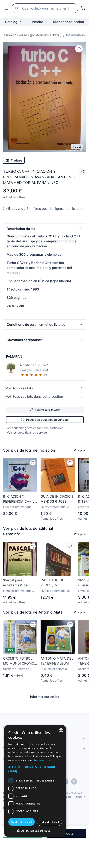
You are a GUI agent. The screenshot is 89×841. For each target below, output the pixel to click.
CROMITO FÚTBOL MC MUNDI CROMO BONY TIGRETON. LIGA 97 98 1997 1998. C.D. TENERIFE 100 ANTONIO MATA (19, 661)
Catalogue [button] (13, 22)
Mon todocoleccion (68, 22)
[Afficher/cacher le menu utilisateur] (6, 8)
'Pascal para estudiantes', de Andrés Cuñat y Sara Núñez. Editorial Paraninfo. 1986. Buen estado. (20, 583)
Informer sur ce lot (44, 697)
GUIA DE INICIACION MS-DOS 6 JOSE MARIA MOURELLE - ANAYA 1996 (57, 499)
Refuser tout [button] (49, 822)
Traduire (16, 160)
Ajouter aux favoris (47, 410)
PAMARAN (14, 356)
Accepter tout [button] (21, 822)
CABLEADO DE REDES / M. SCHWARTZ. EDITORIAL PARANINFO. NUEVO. (57, 583)
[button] (44, 228)
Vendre (37, 22)
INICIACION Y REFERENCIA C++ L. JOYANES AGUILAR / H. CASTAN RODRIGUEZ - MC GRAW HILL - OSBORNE (19, 499)
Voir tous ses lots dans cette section (34, 396)
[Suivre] (79, 48)
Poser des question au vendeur (47, 419)
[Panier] (83, 8)
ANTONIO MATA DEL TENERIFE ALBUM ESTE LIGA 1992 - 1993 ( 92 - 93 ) (57, 661)
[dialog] (35, 781)
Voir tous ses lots (19, 388)
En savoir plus (42, 760)
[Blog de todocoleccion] (74, 781)
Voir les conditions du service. (27, 432)
